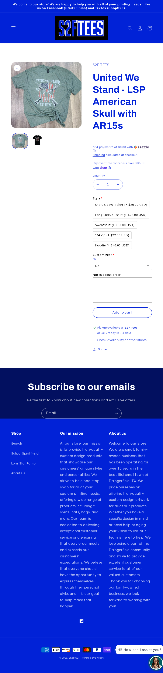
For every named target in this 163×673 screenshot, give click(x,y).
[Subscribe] (116, 413)
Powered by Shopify (92, 658)
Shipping (99, 155)
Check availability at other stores (121, 340)
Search (16, 443)
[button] (13, 28)
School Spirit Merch (25, 453)
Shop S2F (74, 658)
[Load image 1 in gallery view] (20, 141)
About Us (18, 473)
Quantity (99, 175)
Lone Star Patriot (24, 463)
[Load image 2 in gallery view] (37, 141)
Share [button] (102, 349)
